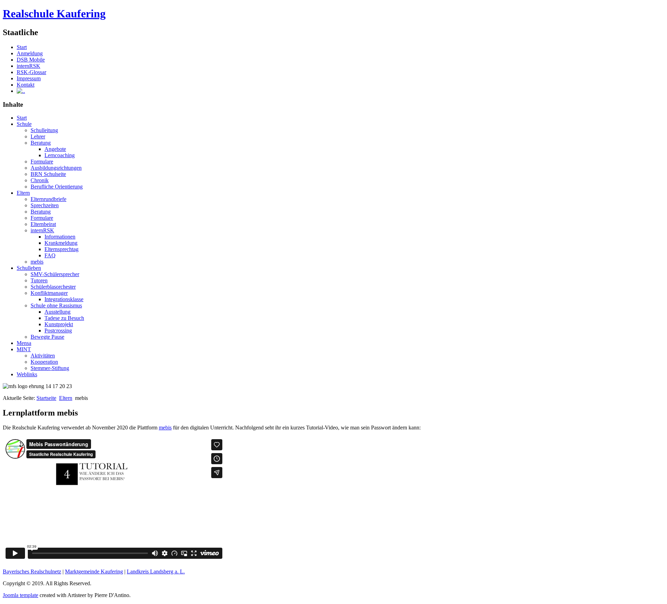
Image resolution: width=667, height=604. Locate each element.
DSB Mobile (31, 60)
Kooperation (44, 362)
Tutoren (39, 280)
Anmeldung (30, 53)
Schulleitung (44, 130)
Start (22, 47)
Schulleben (29, 268)
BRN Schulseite (48, 174)
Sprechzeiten (45, 205)
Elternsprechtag (61, 249)
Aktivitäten (43, 356)
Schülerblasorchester (53, 287)
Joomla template (20, 595)
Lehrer (38, 136)
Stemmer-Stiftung (50, 368)
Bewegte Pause (47, 337)
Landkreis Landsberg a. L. (156, 571)
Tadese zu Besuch (64, 318)
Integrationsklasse (63, 299)
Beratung (41, 143)
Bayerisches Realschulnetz (32, 571)
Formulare (42, 161)
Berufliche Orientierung (57, 187)
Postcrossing (58, 330)
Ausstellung (57, 312)
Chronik (40, 180)
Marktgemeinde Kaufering (94, 571)
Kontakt (25, 85)
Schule (24, 124)
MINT (24, 349)
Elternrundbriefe (48, 199)
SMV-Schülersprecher (55, 274)
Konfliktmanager (49, 293)
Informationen (59, 237)
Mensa (24, 343)
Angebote (55, 149)
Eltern (23, 193)
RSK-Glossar (31, 72)
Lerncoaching (59, 155)
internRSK (28, 66)
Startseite (46, 398)
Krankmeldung (60, 243)
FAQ (50, 255)
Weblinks (27, 374)
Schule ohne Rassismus (56, 305)
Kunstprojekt (58, 324)
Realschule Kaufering (54, 13)
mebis (37, 262)
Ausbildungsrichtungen (56, 168)
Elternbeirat (43, 224)
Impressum (29, 78)
